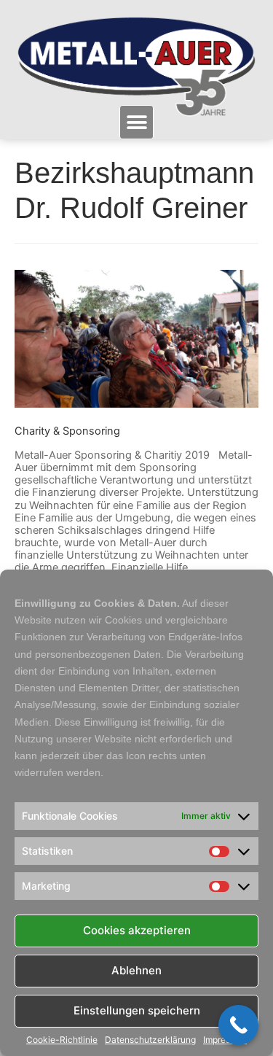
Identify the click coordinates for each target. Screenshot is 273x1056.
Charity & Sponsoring (67, 431)
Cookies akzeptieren (137, 930)
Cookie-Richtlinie (62, 1040)
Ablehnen (136, 970)
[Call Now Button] (238, 1025)
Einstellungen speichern (137, 1010)
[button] (136, 122)
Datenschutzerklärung (150, 1040)
